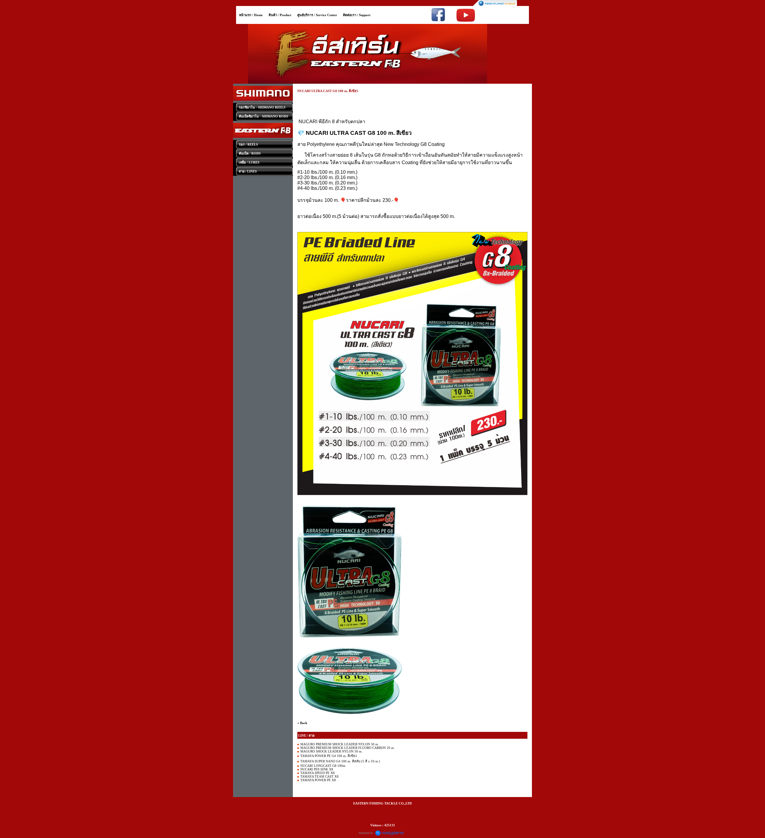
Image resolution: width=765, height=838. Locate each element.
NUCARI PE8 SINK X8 (316, 769)
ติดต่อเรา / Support (357, 15)
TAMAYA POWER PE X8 (318, 780)
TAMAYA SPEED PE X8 (317, 773)
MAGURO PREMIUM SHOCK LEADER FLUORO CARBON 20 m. (347, 748)
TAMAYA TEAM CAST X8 (319, 776)
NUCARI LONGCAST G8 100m (322, 765)
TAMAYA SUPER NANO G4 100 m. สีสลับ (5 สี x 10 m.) (340, 761)
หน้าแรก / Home (251, 15)
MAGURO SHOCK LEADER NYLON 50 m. (331, 751)
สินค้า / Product (280, 15)
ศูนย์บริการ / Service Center (317, 15)
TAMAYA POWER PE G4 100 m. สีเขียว (328, 756)
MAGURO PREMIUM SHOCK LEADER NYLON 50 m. (339, 744)
